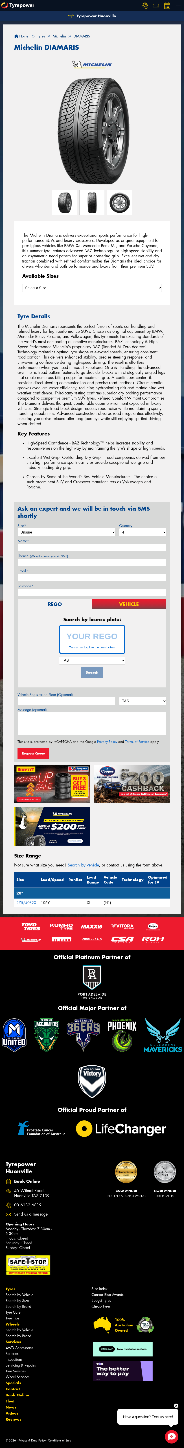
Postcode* (25, 586)
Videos (12, 1413)
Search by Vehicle (19, 1295)
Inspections (14, 1359)
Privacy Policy (107, 741)
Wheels (13, 1324)
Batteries (12, 1353)
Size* (22, 525)
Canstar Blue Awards (107, 1294)
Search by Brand (18, 1306)
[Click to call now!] (144, 5)
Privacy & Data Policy (32, 1440)
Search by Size (17, 1300)
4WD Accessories (19, 1347)
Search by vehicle (83, 865)
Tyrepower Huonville (95, 15)
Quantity (125, 525)
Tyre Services (16, 1371)
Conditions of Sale (59, 1440)
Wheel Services (17, 1377)
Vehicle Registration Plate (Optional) (45, 694)
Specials (13, 1382)
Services (13, 1341)
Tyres (10, 1288)
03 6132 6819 (28, 1205)
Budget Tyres (101, 1300)
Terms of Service (137, 741)
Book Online (17, 1395)
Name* (23, 541)
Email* (23, 571)
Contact (13, 1389)
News (11, 1407)
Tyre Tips (12, 1318)
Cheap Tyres (101, 1306)
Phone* (43, 556)
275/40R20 (26, 902)
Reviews (13, 1419)
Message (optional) (32, 709)
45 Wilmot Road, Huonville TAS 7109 (32, 1193)
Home (23, 36)
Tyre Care (13, 1312)
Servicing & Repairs (21, 1365)
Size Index (99, 1288)
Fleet (10, 1401)
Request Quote (33, 753)
